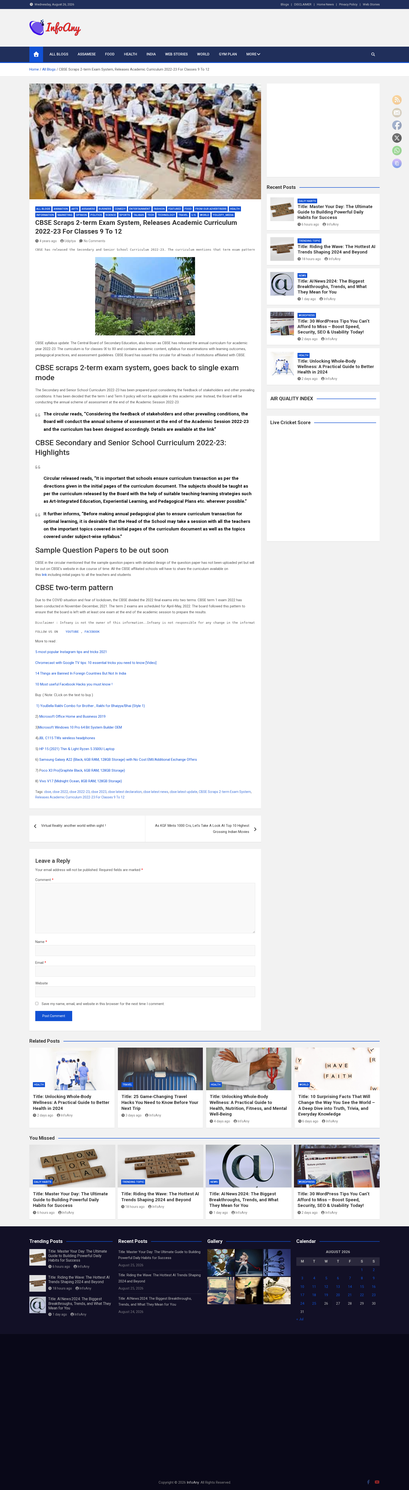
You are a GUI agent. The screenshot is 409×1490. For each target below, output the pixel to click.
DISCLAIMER (302, 4)
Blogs (285, 4)
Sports (125, 215)
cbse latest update (183, 792)
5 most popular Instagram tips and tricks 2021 (71, 652)
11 (314, 1287)
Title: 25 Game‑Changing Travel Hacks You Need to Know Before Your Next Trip (159, 1102)
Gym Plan (228, 54)
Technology (166, 215)
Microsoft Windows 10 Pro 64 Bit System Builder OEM (80, 727)
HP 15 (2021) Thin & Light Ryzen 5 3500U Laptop (77, 749)
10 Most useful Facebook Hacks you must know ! (73, 684)
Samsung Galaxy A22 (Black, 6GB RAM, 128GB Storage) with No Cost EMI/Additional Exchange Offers (118, 759)
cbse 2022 (60, 792)
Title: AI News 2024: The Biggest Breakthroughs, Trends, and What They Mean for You (332, 286)
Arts (74, 208)
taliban (138, 215)
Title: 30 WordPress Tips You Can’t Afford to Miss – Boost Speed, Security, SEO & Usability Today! (333, 326)
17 (302, 1295)
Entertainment (139, 208)
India (151, 54)
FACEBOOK (92, 631)
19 (326, 1295)
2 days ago (310, 339)
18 (314, 1295)
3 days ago (133, 1115)
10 (302, 1287)
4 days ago (222, 1121)
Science (111, 215)
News (302, 275)
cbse (47, 792)
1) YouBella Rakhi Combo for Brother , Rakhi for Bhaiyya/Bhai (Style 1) (91, 706)
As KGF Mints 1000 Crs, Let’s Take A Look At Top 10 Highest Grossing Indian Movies (202, 828)
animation (61, 208)
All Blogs (58, 54)
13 (338, 1287)
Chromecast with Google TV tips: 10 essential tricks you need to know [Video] (95, 663)
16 (374, 1287)
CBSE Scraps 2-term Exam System (225, 792)
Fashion (159, 208)
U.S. (193, 215)
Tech (150, 215)
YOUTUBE (72, 631)
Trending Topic (309, 240)
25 (314, 1303)
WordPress (307, 315)
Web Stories (371, 4)
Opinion (81, 215)
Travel (183, 215)
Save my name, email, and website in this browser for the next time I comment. (103, 1004)
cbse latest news (155, 792)
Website (41, 983)
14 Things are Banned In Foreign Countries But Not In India (80, 673)
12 (326, 1287)
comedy (120, 208)
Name (41, 942)
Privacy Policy (348, 4)
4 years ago (48, 241)
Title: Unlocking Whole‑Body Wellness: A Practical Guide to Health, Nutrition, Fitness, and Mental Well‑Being (248, 1105)
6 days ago (310, 1121)
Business (105, 208)
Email (40, 963)
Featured (174, 208)
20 (338, 1295)
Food (110, 54)
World (203, 54)
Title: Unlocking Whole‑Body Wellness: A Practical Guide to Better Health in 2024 (336, 366)
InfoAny (333, 224)
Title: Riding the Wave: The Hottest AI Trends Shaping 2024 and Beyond (336, 249)
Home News (325, 4)
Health (130, 54)
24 (302, 1303)
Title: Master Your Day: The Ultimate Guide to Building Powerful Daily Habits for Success (335, 212)
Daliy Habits (307, 201)
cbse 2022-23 (79, 792)
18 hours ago (311, 259)
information (45, 215)
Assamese (87, 54)
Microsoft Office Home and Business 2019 (73, 716)
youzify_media (223, 215)
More (251, 54)
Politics (96, 215)
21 (350, 1295)
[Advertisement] (293, 26)
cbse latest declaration (125, 792)
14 (350, 1287)
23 (374, 1295)
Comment (44, 880)
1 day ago (309, 299)
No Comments (94, 241)
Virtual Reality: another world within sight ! (73, 825)
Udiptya (70, 241)
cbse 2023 (99, 792)
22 (362, 1295)
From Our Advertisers (211, 208)
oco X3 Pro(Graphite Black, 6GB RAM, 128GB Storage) (83, 770)
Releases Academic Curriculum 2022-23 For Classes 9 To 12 (79, 797)
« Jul (299, 1319)
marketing (65, 215)
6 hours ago (310, 224)
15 (362, 1287)
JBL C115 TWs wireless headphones (67, 738)
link (210, 429)
